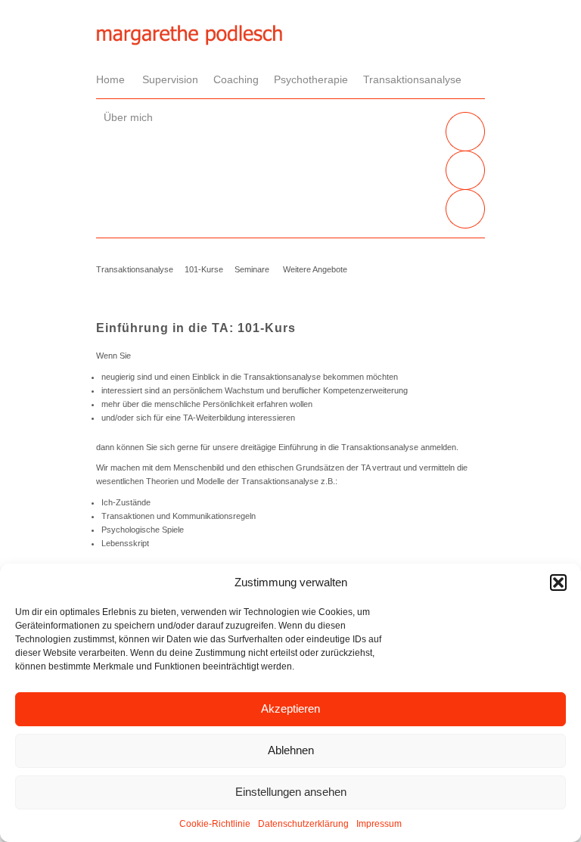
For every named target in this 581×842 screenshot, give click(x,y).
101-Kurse (204, 269)
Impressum (379, 824)
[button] (558, 582)
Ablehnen (291, 750)
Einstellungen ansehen (290, 791)
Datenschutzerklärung (303, 824)
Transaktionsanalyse (134, 269)
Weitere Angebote (315, 269)
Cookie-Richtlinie (214, 824)
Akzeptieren (290, 708)
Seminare (252, 269)
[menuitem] (115, 79)
